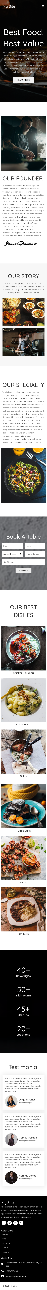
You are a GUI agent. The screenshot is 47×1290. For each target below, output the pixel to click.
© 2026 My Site (10, 1286)
